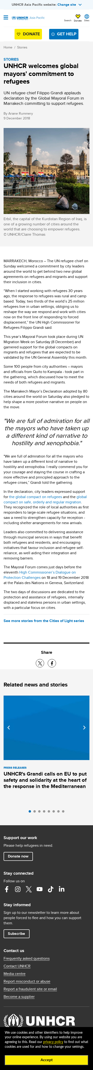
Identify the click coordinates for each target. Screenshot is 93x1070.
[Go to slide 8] (64, 812)
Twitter (29, 889)
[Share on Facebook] (52, 663)
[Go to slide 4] (45, 812)
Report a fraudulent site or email (30, 989)
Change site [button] (66, 4)
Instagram (18, 889)
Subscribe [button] (16, 933)
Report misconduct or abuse (27, 981)
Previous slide (9, 728)
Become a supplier (19, 996)
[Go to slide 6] (54, 812)
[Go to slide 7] (59, 812)
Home (8, 47)
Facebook (7, 889)
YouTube (39, 889)
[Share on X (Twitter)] (40, 663)
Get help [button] (66, 34)
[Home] (28, 18)
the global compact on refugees (35, 497)
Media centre (15, 973)
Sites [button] (86, 20)
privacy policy (53, 1042)
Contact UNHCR (17, 966)
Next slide (84, 728)
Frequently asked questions (27, 958)
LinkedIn (61, 889)
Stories (22, 47)
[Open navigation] (6, 18)
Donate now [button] (18, 856)
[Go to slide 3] (40, 812)
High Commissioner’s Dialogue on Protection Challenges (40, 575)
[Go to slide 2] (35, 812)
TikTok (50, 889)
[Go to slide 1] (31, 812)
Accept (47, 1060)
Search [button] (68, 20)
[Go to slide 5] (50, 812)
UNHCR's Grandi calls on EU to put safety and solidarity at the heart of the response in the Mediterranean (45, 780)
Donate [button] (78, 20)
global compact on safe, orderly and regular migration (45, 499)
